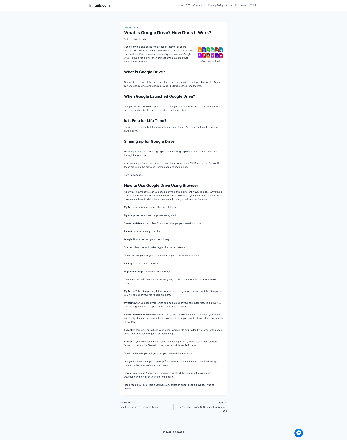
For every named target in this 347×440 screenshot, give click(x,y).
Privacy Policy (215, 5)
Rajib (129, 39)
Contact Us (199, 5)
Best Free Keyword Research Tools (139, 404)
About (229, 5)
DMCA (252, 5)
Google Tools (131, 27)
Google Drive (135, 151)
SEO (188, 5)
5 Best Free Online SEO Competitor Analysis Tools (203, 406)
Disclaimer (241, 5)
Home (180, 5)
